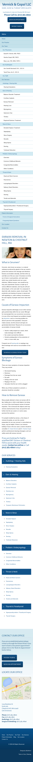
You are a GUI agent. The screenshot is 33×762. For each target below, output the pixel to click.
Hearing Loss (7, 105)
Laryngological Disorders (11, 183)
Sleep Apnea (7, 142)
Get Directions (7, 711)
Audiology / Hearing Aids (10, 83)
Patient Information (7, 213)
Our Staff (5, 76)
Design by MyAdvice (25, 750)
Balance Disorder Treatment (12, 94)
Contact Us (5, 228)
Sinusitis (6, 139)
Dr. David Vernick (13, 429)
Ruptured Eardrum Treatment (13, 121)
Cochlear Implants (9, 98)
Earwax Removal (8, 102)
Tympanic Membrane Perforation (15, 505)
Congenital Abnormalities (11, 165)
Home (3, 38)
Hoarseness (7, 179)
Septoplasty (7, 131)
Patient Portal (17, 26)
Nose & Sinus (7, 124)
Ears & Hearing (7, 90)
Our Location (5, 224)
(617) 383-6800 (24, 15)
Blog (15, 737)
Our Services (5, 79)
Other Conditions (8, 168)
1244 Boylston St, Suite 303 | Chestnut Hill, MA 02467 (16, 12)
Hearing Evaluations (9, 87)
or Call (18, 445)
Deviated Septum (11, 518)
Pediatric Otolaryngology (10, 153)
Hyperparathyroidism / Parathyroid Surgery (16, 205)
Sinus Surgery (8, 135)
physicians (7, 318)
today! (18, 447)
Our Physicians (7, 50)
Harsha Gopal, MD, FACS (11, 57)
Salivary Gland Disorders (11, 187)
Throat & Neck (7, 172)
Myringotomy (7, 109)
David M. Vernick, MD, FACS (12, 53)
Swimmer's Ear (8, 113)
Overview (6, 157)
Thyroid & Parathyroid (9, 202)
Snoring (6, 146)
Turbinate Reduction (9, 150)
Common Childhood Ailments (12, 161)
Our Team (5, 46)
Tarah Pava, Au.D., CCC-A (11, 72)
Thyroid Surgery (8, 209)
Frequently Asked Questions (11, 220)
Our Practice (5, 42)
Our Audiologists (7, 64)
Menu (4, 34)
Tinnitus (6, 116)
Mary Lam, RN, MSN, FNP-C (12, 61)
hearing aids (15, 343)
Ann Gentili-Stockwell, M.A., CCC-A (14, 68)
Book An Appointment (17, 19)
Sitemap (29, 754)
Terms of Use (22, 754)
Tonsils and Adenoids (10, 198)
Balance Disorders (11, 480)
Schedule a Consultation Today (15, 352)
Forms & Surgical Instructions (11, 217)
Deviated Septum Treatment (12, 128)
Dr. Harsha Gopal (26, 429)
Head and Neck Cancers (11, 176)
